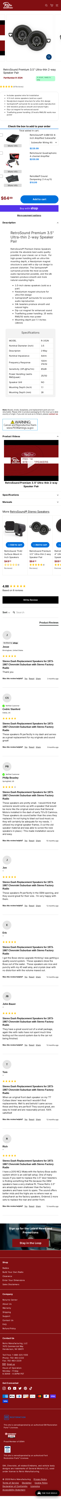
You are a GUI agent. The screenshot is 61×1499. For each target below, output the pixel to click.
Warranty (7, 1308)
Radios (6, 1268)
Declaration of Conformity (15, 1486)
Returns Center (10, 1300)
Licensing (35, 1486)
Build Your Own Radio (13, 1272)
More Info (12, 145)
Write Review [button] (30, 599)
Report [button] (31, 678)
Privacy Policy (40, 1479)
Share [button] (38, 678)
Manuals (7, 502)
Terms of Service (11, 1483)
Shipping (7, 1312)
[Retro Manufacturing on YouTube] (14, 1388)
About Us (7, 1304)
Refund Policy (9, 1328)
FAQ (5, 1324)
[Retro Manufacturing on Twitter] (20, 1388)
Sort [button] (5, 612)
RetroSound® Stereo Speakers (29, 511)
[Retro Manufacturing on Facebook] (9, 1388)
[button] (15, 566)
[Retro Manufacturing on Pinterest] (25, 1388)
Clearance (7, 1276)
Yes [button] (25, 678)
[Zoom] (49, 57)
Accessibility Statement (14, 1490)
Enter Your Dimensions (14, 1280)
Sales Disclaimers (11, 1284)
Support (6, 1316)
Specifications (11, 494)
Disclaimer (27, 1483)
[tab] (48, 623)
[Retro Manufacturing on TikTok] (30, 1388)
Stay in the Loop (30, 1243)
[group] (30, 586)
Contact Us (8, 1320)
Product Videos (11, 436)
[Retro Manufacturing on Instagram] (4, 1388)
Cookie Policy (41, 1483)
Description (9, 222)
